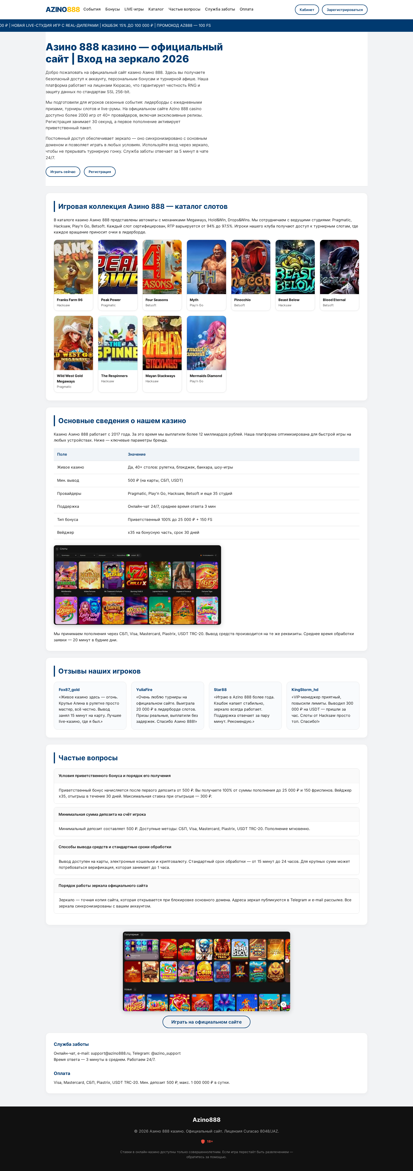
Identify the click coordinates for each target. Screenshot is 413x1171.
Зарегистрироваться (345, 10)
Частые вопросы (184, 9)
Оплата (246, 9)
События (92, 9)
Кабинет (307, 10)
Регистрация (100, 172)
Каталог (156, 9)
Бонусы (112, 9)
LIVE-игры (134, 9)
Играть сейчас (63, 172)
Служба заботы (220, 9)
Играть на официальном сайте (206, 1022)
